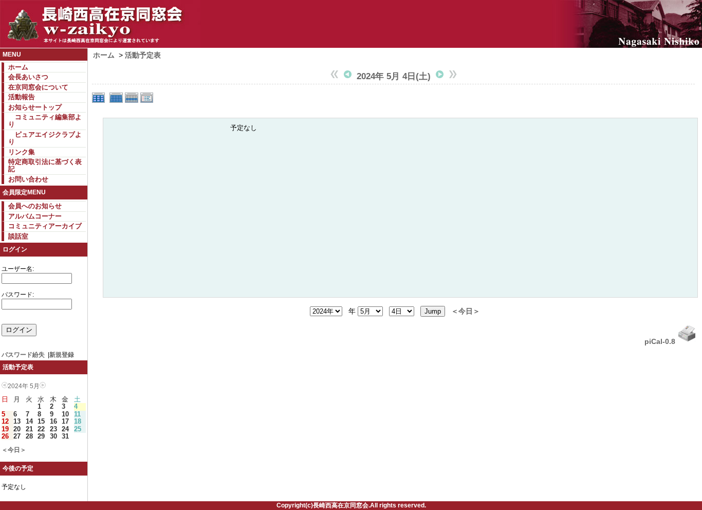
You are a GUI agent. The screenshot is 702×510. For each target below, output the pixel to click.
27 (17, 436)
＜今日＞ (14, 449)
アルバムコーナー (35, 216)
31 (65, 436)
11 (77, 414)
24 (65, 429)
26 (5, 436)
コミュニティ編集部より (45, 120)
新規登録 (61, 354)
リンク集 (21, 152)
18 (77, 421)
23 (53, 429)
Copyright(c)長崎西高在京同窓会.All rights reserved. (351, 505)
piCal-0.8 (659, 341)
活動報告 (21, 97)
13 (17, 421)
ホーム (18, 67)
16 (53, 421)
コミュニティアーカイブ (45, 226)
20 (17, 429)
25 (77, 429)
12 (5, 421)
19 (5, 429)
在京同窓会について (38, 87)
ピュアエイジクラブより (45, 138)
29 (41, 436)
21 (29, 429)
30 (53, 436)
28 (29, 436)
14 (29, 421)
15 (41, 421)
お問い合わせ (28, 179)
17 (65, 421)
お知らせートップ (35, 107)
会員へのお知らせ (35, 206)
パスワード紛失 (23, 354)
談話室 (18, 236)
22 (41, 429)
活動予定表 (143, 55)
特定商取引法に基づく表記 (45, 165)
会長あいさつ (28, 77)
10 (65, 414)
